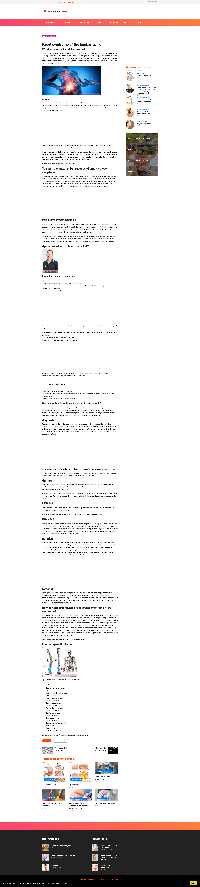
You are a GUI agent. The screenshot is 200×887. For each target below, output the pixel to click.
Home (47, 30)
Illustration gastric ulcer (52, 784)
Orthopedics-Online (58, 30)
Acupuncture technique (106, 866)
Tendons (54, 865)
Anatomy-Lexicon (50, 779)
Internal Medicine (103, 797)
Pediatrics (100, 22)
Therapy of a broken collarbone (109, 847)
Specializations (67, 22)
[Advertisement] (80, 127)
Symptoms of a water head (106, 803)
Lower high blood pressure (66, 2)
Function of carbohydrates (62, 846)
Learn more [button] (67, 883)
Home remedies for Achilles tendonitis (145, 101)
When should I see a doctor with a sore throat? (109, 857)
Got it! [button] (193, 883)
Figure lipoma (74, 784)
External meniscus (144, 75)
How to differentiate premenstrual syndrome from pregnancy (78, 805)
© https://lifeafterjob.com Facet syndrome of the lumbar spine (101, 879)
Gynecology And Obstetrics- (121, 22)
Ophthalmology (49, 22)
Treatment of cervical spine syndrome (146, 113)
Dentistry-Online (85, 22)
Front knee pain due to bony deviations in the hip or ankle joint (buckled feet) (146, 90)
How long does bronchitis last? (64, 855)
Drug (139, 22)
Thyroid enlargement (145, 124)
